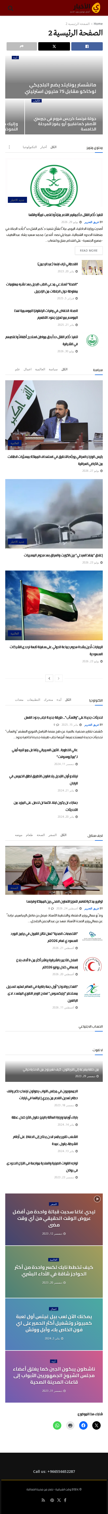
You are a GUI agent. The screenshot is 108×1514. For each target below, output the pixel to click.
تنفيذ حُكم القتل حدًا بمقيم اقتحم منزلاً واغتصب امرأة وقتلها (66, 214)
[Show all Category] (9, 147)
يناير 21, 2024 (66, 790)
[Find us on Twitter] (59, 1500)
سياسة (53, 369)
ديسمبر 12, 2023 (52, 1233)
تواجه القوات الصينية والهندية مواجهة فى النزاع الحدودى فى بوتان (42, 1166)
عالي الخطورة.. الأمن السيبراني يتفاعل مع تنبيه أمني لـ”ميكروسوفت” (45, 753)
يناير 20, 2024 (66, 816)
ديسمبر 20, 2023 (52, 1282)
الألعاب (36, 100)
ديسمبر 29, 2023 (85, 1076)
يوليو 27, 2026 (91, 471)
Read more (86, 249)
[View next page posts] (49, 678)
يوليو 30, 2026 (66, 351)
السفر (52, 835)
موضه (18, 835)
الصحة (41, 835)
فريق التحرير (91, 222)
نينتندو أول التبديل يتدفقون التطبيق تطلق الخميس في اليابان (43, 779)
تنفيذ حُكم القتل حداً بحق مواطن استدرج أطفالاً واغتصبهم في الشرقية (41, 340)
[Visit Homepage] (85, 8)
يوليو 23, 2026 (91, 562)
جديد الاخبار (17, 200)
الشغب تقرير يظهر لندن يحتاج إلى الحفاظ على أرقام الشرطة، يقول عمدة (45, 1139)
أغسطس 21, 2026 (63, 948)
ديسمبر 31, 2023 (52, 1391)
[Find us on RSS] (43, 1500)
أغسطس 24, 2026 (67, 908)
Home (98, 23)
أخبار (43, 147)
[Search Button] (10, 8)
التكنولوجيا (30, 147)
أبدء (15, 57)
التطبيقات (33, 699)
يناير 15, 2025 (70, 724)
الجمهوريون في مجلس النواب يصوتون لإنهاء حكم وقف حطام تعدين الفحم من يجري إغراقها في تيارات (42, 1094)
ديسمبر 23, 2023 (64, 1177)
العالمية (40, 369)
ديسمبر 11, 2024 (64, 764)
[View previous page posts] (59, 678)
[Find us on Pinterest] (52, 1500)
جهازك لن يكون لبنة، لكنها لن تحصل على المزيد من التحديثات (46, 805)
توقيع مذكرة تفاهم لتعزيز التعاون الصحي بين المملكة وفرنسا (64, 900)
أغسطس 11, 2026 (63, 1007)
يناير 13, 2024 (66, 1151)
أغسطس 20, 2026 (63, 974)
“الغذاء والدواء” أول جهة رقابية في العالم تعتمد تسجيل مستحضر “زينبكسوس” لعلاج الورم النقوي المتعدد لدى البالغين (42, 992)
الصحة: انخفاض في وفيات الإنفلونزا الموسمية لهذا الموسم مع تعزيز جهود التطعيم (46, 313)
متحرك (48, 699)
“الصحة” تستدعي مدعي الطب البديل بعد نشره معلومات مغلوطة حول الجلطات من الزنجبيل (42, 287)
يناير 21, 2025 (66, 325)
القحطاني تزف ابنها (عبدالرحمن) (57, 263)
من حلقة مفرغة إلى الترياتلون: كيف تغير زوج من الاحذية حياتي (61, 1068)
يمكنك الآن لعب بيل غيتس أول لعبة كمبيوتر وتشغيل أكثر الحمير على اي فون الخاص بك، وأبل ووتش (54, 1323)
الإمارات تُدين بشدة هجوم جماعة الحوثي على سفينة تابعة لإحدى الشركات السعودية (56, 650)
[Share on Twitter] (54, 46)
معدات (19, 699)
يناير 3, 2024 (53, 1338)
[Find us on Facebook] (65, 1500)
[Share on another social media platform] (22, 46)
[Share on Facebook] (87, 46)
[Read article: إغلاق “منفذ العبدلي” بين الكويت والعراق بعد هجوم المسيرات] (54, 514)
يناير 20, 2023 (66, 271)
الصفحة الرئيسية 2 (78, 23)
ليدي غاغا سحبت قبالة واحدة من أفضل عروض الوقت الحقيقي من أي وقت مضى (54, 1218)
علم (17, 369)
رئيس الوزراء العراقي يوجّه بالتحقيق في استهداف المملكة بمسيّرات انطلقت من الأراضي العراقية (55, 459)
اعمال (27, 369)
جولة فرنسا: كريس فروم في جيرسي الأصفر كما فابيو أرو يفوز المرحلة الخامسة (65, 124)
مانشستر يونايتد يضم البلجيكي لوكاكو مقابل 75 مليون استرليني (60, 88)
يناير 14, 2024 (66, 1124)
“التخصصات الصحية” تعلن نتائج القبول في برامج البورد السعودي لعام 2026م (44, 936)
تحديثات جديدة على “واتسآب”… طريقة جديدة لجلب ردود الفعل (63, 716)
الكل (53, 147)
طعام (29, 835)
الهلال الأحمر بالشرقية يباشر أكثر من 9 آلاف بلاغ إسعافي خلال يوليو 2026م (47, 963)
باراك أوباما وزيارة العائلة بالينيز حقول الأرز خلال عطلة (45, 1116)
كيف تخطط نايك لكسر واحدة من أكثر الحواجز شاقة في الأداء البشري (54, 1270)
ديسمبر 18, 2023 (64, 1105)
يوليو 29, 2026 (70, 222)
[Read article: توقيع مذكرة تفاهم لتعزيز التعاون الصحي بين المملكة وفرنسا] (54, 870)
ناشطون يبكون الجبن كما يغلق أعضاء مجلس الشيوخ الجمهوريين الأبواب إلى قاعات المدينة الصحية (54, 1375)
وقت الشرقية (63, 1489)
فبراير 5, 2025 (66, 298)
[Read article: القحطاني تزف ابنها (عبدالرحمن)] (92, 267)
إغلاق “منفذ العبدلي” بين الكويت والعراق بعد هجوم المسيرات (63, 554)
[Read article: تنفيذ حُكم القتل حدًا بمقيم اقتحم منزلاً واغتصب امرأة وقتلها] (54, 182)
